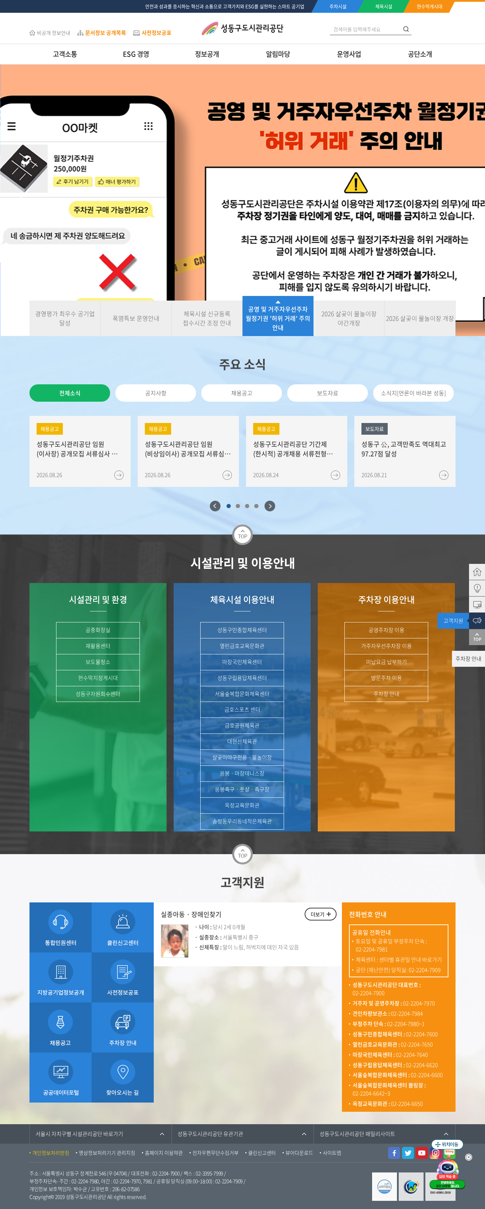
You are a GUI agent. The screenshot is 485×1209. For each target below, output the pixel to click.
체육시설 (383, 6)
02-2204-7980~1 (406, 1024)
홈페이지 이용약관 (164, 1152)
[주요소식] (468, 588)
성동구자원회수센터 (98, 694)
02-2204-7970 (419, 1003)
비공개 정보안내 (53, 32)
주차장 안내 (386, 694)
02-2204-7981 (372, 949)
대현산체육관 (242, 741)
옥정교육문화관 (242, 805)
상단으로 (468, 637)
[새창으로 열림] (60, 956)
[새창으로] (123, 1006)
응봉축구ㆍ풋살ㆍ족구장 (242, 789)
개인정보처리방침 (50, 1152)
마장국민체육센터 (242, 662)
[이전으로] (215, 506)
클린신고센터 (262, 1152)
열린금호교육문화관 (242, 646)
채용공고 (241, 393)
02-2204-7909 (425, 970)
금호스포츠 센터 (242, 709)
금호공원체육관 (242, 725)
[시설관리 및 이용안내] (468, 604)
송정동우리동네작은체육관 (242, 821)
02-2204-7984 (407, 1013)
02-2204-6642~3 (371, 1093)
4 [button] (256, 506)
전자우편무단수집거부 (215, 1152)
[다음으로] (270, 506)
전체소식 (70, 393)
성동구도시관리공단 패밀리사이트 (357, 1134)
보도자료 (327, 393)
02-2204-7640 (412, 1055)
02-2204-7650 (417, 1044)
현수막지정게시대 (98, 678)
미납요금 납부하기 (386, 662)
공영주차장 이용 (386, 630)
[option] (242, 200)
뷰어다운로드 (299, 1152)
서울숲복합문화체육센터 (242, 694)
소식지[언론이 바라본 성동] (413, 393)
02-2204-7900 (369, 993)
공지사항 (156, 393)
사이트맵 (332, 1152)
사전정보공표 (156, 33)
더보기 (318, 914)
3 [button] (247, 506)
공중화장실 (98, 630)
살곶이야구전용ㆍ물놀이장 (242, 757)
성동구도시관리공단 (242, 28)
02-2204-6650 (407, 1104)
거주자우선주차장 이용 (386, 646)
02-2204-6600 (427, 1075)
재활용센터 (98, 646)
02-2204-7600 (422, 1034)
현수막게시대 (429, 6)
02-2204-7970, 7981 (132, 1181)
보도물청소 (98, 662)
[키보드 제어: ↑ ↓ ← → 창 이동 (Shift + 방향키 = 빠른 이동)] (447, 1144)
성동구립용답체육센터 (242, 678)
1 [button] (229, 506)
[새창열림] (394, 1151)
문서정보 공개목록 (105, 33)
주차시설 (338, 6)
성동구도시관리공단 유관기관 (210, 1134)
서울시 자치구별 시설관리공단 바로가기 (79, 1134)
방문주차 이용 (386, 678)
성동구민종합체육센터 (242, 630)
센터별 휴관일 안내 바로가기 (410, 959)
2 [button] (238, 506)
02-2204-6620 (422, 1065)
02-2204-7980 (85, 1181)
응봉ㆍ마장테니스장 (242, 773)
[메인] (468, 572)
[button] (23, 200)
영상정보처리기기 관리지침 (107, 1152)
